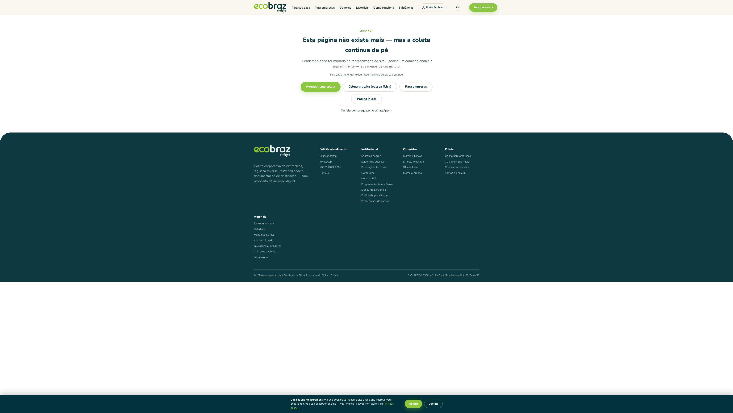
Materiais (362, 7)
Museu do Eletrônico (373, 189)
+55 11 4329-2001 (330, 167)
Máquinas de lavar (264, 234)
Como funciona (383, 7)
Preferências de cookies (375, 200)
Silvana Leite (410, 167)
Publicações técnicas (373, 167)
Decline (433, 404)
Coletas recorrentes (457, 167)
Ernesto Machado (413, 161)
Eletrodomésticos (264, 223)
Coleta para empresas (458, 155)
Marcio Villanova (412, 155)
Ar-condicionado (263, 240)
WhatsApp (326, 161)
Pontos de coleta (455, 172)
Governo (345, 7)
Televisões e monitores (267, 245)
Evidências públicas (372, 161)
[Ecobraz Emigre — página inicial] (270, 7)
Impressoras (261, 257)
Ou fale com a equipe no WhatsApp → (366, 110)
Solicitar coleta (483, 7)
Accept (413, 404)
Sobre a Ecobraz (371, 155)
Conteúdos (368, 172)
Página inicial (366, 99)
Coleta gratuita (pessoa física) (370, 87)
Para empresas (325, 7)
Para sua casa (301, 7)
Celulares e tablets (265, 251)
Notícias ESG (368, 178)
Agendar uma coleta (320, 87)
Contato (324, 172)
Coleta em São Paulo (457, 161)
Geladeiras (260, 229)
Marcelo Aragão (412, 172)
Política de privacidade (374, 195)
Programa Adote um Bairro (377, 184)
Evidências (406, 7)
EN (458, 7)
